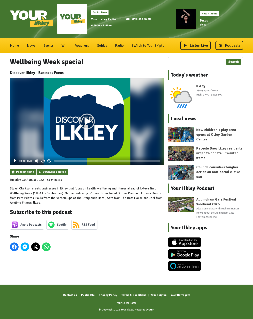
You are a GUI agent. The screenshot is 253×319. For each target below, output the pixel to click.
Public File (88, 295)
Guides (102, 45)
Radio (119, 45)
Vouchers (82, 45)
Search (233, 62)
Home (14, 45)
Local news (183, 118)
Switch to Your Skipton (149, 45)
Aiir (151, 309)
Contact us (70, 295)
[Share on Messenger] (25, 246)
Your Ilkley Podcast (192, 188)
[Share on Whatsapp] (46, 246)
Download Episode (54, 171)
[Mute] (37, 161)
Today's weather (189, 75)
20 (43, 161)
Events (48, 45)
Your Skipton (158, 295)
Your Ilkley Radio (103, 19)
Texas (204, 21)
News (31, 45)
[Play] (15, 161)
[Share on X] (35, 246)
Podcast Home (25, 171)
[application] (87, 121)
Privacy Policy (108, 295)
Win (64, 45)
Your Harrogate (180, 295)
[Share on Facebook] (14, 246)
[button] (87, 121)
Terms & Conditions (133, 295)
